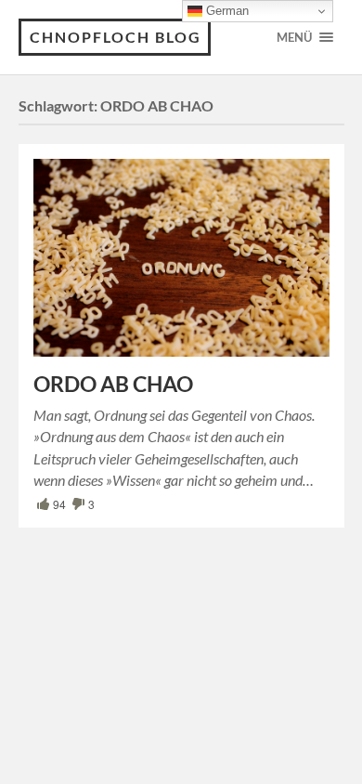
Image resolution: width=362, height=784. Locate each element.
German (225, 11)
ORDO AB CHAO (113, 384)
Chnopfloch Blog (115, 37)
